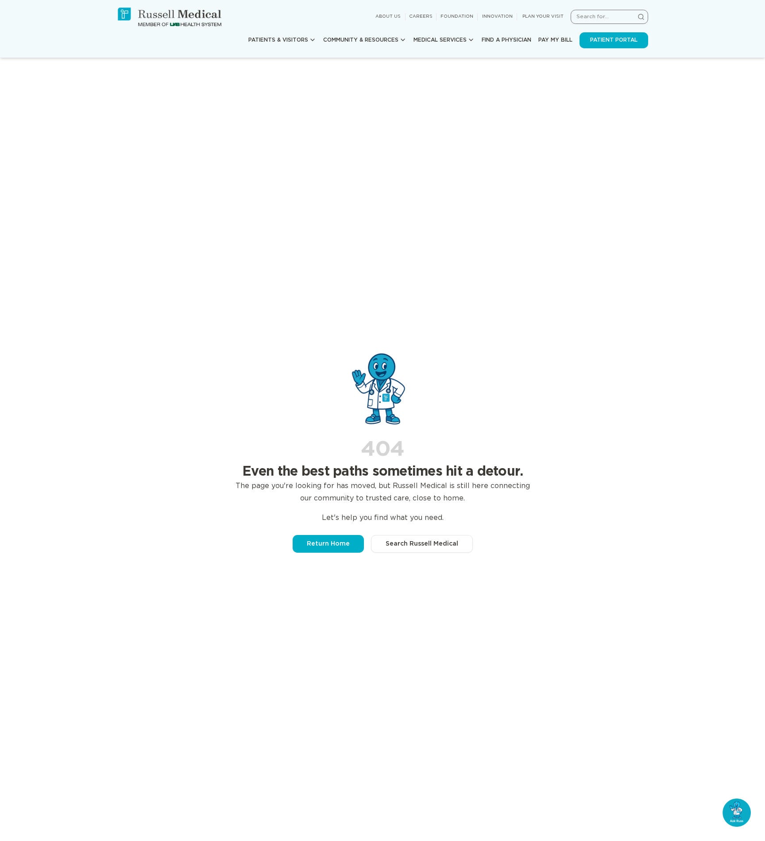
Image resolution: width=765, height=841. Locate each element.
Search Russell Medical (422, 543)
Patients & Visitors (278, 40)
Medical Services (440, 40)
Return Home (328, 543)
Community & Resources (360, 40)
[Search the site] (641, 17)
